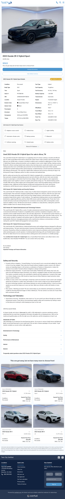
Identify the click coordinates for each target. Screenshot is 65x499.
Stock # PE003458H (38, 389)
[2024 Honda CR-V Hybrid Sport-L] (16, 375)
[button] (57, 2)
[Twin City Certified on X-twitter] (62, 457)
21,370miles (59, 434)
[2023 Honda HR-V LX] (48, 416)
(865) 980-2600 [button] (8, 474)
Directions (20, 472)
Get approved (20, 477)
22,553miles (27, 434)
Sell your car (20, 474)
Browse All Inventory (33, 69)
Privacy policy (21, 481)
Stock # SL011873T (6, 429)
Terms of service (21, 484)
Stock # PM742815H (39, 429)
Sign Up (54, 484)
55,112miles (59, 393)
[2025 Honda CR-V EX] (16, 416)
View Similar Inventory (32, 73)
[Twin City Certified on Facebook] (58, 457)
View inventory (21, 467)
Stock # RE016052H (6, 389)
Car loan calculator (22, 479)
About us (19, 469)
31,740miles (27, 393)
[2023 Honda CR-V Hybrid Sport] (48, 375)
